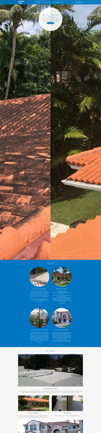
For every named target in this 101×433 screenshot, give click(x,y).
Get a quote (50, 23)
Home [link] (38, 2)
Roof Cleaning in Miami (61, 291)
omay (37, 391)
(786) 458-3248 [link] (79, 2)
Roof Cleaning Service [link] (46, 2)
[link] (26, 3)
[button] (62, 2)
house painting (63, 333)
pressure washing (30, 416)
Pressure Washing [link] (55, 2)
